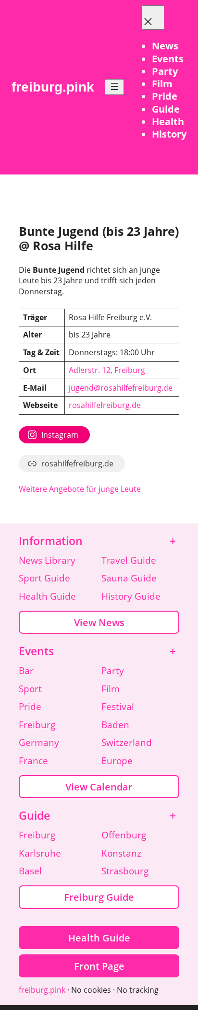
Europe (117, 761)
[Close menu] (152, 17)
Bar (26, 670)
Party (112, 670)
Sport (30, 689)
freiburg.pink (53, 86)
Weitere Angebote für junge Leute (80, 489)
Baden (115, 725)
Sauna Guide (129, 578)
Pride (30, 706)
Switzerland (126, 742)
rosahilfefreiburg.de (105, 405)
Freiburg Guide (99, 897)
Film (110, 689)
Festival (117, 706)
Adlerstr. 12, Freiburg (107, 370)
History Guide (131, 596)
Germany (39, 742)
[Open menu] (114, 87)
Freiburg (37, 725)
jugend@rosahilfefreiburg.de (121, 388)
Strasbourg (124, 871)
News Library (47, 560)
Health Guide (47, 596)
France (33, 761)
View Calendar (99, 786)
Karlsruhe (40, 853)
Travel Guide (128, 560)
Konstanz (121, 853)
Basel (30, 871)
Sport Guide (44, 578)
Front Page (99, 966)
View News (99, 622)
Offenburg (123, 835)
